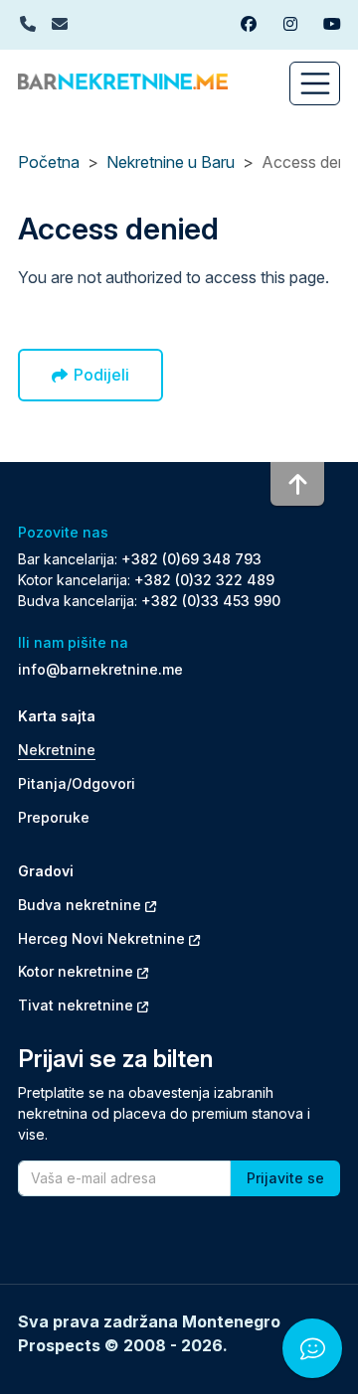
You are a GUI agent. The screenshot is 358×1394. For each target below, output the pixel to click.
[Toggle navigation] (314, 83)
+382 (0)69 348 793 (191, 558)
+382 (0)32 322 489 (204, 579)
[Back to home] (123, 79)
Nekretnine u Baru (170, 162)
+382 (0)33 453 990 (210, 600)
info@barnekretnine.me (100, 669)
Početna (49, 162)
